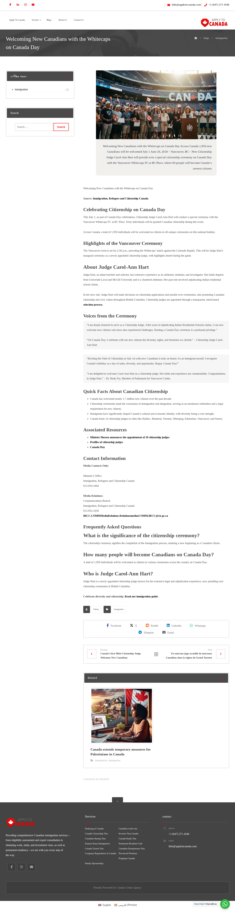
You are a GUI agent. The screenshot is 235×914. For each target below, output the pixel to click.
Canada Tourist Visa (94, 848)
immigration (119, 609)
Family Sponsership (94, 863)
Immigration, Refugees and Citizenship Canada (120, 198)
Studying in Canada (94, 828)
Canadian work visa (128, 828)
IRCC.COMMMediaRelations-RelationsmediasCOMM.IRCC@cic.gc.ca (125, 515)
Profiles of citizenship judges (106, 442)
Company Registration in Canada (100, 853)
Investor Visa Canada (128, 833)
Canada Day (97, 447)
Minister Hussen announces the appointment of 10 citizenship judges (129, 437)
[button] (10, 5)
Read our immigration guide (141, 596)
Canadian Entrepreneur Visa (132, 848)
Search (61, 126)
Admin (96, 609)
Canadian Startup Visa (95, 838)
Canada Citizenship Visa (96, 833)
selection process (92, 304)
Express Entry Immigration (97, 843)
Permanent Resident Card (130, 843)
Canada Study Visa (127, 838)
